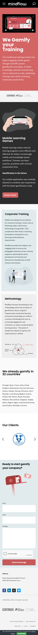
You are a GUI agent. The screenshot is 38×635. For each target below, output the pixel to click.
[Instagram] (14, 590)
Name (4, 503)
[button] (4, 3)
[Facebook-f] (4, 590)
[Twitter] (19, 590)
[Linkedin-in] (9, 590)
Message (5, 526)
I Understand (21, 633)
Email (4, 515)
